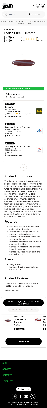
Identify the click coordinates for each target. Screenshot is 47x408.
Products (12, 21)
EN (32, 6)
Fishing (21, 23)
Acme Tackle (24, 21)
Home (3, 21)
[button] (24, 111)
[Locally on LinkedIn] (26, 396)
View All (22, 341)
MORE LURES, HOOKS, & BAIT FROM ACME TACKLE (23, 303)
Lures (28, 23)
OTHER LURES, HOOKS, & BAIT (23, 310)
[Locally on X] (32, 396)
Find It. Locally (37, 14)
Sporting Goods (38, 21)
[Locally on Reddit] (14, 396)
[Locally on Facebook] (20, 396)
